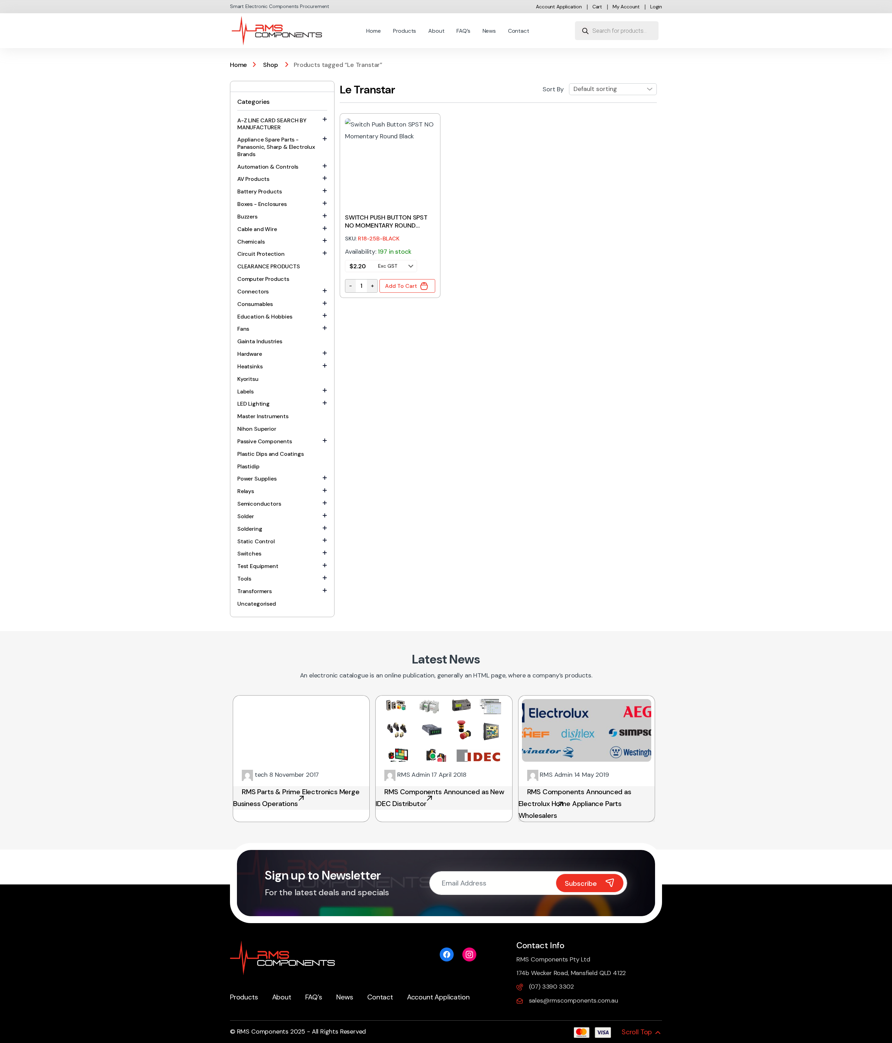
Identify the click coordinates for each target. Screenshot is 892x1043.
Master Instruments (263, 416)
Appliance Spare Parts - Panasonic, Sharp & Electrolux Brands (276, 147)
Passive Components (264, 441)
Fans (243, 328)
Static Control (256, 541)
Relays (245, 491)
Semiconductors (259, 503)
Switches (249, 553)
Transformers (254, 591)
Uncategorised (256, 603)
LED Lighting (253, 403)
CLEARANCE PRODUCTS (268, 266)
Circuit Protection (261, 254)
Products (404, 30)
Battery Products (259, 191)
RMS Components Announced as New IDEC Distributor (440, 797)
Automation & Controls (267, 166)
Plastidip (248, 466)
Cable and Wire (257, 229)
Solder (245, 516)
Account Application (559, 6)
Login (656, 6)
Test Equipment (257, 566)
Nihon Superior (256, 428)
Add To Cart (401, 286)
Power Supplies (256, 478)
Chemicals (250, 241)
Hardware (249, 354)
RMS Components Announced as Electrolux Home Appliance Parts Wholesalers (574, 803)
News (489, 30)
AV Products (253, 179)
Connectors (253, 291)
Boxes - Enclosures (262, 204)
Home (373, 30)
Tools (244, 578)
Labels (245, 391)
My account (626, 6)
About (436, 30)
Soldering (249, 528)
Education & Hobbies (264, 316)
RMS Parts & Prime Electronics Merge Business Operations (296, 797)
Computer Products (263, 279)
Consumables (255, 304)
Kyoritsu (248, 379)
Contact (518, 30)
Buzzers (247, 216)
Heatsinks (249, 366)
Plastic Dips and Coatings (270, 454)
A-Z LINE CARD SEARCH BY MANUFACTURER (272, 124)
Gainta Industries (259, 341)
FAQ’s (463, 30)
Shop (270, 65)
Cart (597, 6)
